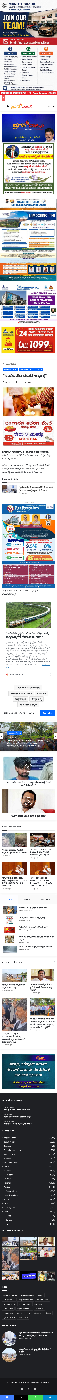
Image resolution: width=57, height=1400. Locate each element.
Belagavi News (15, 734)
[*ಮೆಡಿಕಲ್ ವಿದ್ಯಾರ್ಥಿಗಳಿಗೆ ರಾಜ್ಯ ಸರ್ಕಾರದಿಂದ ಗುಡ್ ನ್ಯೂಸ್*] (10, 939)
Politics (7, 1187)
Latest (13, 364)
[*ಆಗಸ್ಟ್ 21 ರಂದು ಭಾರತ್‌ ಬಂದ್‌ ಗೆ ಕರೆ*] (10, 910)
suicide (42, 693)
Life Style (8, 1179)
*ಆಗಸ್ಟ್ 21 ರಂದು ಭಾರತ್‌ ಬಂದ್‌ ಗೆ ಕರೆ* (33, 907)
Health (8, 1158)
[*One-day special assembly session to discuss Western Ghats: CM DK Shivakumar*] (42, 868)
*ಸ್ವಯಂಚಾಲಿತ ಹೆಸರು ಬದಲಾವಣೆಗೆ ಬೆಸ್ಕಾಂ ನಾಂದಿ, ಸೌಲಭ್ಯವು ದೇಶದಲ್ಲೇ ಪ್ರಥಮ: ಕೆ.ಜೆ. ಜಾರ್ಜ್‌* (36, 1334)
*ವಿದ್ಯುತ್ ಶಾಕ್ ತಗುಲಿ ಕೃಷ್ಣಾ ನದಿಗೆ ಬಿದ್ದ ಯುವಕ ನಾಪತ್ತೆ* (13, 986)
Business (7, 1146)
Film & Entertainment (12, 1150)
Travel (8, 1224)
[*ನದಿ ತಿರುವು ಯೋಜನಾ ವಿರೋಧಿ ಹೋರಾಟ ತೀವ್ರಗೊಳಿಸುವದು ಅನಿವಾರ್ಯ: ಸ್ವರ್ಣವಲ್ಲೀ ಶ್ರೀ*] (42, 840)
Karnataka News (26, 370)
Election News (12, 1191)
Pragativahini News (22, 693)
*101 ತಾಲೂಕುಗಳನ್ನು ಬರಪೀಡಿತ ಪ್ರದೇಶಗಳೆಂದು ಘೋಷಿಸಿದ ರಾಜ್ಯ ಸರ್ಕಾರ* (41, 987)
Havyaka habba (9, 1304)
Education (10, 1175)
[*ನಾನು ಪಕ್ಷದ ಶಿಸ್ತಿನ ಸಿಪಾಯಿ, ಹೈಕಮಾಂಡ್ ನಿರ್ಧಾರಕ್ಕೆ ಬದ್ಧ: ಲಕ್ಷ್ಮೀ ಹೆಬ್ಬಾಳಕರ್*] (10, 1275)
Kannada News (10, 370)
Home (7, 364)
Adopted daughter (28, 1295)
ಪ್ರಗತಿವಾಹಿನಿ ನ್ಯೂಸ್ (29, 704)
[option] (28, 736)
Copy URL (47, 713)
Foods (8, 1216)
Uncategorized (10, 1207)
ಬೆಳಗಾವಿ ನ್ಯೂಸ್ (23, 1318)
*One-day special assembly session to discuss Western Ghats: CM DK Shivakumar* (41, 882)
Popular (9, 899)
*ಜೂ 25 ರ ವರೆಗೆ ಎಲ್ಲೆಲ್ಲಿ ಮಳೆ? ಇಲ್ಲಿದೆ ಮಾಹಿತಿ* (35, 946)
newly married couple (29, 687)
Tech (6, 1203)
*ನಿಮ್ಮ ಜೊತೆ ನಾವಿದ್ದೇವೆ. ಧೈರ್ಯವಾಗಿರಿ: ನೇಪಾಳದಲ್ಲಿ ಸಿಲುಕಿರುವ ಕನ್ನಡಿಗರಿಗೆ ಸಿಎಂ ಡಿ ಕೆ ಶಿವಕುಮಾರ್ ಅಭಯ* (13, 1037)
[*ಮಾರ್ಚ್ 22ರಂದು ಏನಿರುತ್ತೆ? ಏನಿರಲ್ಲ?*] (10, 930)
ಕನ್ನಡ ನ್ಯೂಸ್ (21, 699)
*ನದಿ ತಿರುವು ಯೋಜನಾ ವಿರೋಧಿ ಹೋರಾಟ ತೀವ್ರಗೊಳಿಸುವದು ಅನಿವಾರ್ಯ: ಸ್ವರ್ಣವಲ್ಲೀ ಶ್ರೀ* (41, 852)
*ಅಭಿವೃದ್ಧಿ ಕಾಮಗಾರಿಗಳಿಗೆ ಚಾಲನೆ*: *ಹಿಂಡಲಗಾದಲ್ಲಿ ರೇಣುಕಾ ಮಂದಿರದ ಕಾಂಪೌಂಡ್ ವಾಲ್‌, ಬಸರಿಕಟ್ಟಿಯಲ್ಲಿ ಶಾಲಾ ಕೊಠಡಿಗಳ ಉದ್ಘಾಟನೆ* (42, 1022)
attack (40, 1295)
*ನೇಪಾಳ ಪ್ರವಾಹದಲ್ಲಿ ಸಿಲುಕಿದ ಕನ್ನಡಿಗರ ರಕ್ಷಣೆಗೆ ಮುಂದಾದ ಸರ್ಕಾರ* (14, 851)
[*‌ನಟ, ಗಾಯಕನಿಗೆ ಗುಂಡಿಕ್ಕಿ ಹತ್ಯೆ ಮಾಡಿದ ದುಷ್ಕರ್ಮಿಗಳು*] (46, 1276)
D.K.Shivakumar (42, 1300)
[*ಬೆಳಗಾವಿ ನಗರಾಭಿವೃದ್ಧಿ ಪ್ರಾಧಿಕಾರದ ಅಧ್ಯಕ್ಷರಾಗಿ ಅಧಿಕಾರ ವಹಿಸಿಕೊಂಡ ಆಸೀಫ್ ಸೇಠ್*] (46, 1252)
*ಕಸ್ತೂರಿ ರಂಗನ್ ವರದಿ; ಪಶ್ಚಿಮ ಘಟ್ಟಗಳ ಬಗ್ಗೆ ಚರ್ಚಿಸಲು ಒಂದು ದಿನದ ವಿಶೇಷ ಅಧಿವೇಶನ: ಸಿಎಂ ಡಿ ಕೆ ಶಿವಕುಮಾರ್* (14, 882)
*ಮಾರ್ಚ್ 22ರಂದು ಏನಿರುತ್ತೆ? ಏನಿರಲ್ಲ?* (33, 927)
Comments (46, 899)
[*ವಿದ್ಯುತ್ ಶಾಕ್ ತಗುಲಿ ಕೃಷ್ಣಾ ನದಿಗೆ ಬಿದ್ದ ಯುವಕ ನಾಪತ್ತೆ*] (14, 975)
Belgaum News (10, 1142)
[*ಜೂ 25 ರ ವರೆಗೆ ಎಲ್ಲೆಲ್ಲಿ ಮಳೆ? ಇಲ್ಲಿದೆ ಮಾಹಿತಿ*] (10, 949)
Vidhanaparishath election (13, 1313)
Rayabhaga (39, 1309)
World (6, 1212)
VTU (28, 1313)
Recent (27, 899)
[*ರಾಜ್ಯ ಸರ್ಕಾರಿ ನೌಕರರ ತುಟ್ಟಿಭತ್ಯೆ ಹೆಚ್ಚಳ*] (10, 920)
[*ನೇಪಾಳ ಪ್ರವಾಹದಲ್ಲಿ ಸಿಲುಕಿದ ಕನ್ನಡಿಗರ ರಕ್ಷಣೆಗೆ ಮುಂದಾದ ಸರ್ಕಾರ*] (14, 840)
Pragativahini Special (12, 1195)
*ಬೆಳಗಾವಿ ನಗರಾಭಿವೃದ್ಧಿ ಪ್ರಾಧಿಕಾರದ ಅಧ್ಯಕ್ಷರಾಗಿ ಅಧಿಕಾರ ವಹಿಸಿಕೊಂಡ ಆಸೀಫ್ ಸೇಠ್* (25, 743)
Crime (8, 1171)
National (7, 1183)
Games (9, 1220)
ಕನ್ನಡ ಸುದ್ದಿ (37, 699)
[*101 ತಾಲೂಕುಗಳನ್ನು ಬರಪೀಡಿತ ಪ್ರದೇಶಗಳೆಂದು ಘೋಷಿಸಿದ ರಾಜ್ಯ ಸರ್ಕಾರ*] (42, 975)
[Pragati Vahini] (21, 106)
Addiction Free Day (10, 1295)
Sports (6, 1199)
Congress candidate (25, 1300)
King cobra (38, 1304)
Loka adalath (8, 1309)
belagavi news (8, 1300)
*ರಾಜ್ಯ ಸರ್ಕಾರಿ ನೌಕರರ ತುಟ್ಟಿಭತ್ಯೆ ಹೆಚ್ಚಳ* (33, 917)
